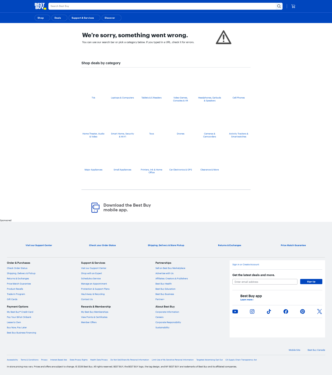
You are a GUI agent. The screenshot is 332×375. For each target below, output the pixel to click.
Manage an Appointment (94, 283)
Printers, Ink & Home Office (151, 171)
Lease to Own (14, 322)
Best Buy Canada (316, 350)
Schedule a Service (91, 278)
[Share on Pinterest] (302, 311)
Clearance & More (209, 169)
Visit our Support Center (93, 268)
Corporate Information (167, 311)
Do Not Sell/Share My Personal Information (129, 360)
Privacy (44, 360)
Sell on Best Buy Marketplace (170, 268)
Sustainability (162, 327)
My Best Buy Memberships (94, 311)
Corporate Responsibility (168, 322)
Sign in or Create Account (245, 264)
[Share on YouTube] (235, 311)
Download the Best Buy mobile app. (127, 207)
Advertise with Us (164, 273)
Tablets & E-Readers (151, 97)
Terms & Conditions (29, 360)
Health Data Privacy (99, 360)
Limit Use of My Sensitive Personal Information (173, 360)
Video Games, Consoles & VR (180, 99)
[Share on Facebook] (286, 311)
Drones (180, 133)
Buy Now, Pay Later (17, 327)
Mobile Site (294, 350)
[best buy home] (40, 6)
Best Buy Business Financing (21, 332)
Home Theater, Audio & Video (93, 135)
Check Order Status (17, 268)
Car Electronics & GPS (180, 169)
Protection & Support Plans (95, 288)
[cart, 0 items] (293, 6)
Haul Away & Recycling (93, 294)
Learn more (247, 299)
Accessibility (12, 360)
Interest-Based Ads (58, 360)
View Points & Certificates (94, 317)
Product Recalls (15, 288)
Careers (159, 317)
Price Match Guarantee (19, 283)
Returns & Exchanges (18, 278)
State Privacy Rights (78, 360)
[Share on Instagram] (252, 311)
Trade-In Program (16, 294)
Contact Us (87, 299)
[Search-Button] (279, 6)
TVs (93, 97)
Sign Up (311, 281)
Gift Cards (12, 299)
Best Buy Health (163, 283)
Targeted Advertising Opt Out (209, 360)
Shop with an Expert (91, 273)
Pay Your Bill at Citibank (19, 317)
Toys (151, 133)
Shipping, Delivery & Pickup (21, 273)
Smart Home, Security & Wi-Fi (122, 135)
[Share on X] (319, 311)
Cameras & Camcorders (209, 135)
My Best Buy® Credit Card (20, 311)
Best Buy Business (164, 294)
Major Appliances (93, 169)
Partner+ (159, 299)
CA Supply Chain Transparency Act (241, 360)
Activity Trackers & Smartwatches (238, 135)
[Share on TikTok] (269, 311)
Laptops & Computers (122, 97)
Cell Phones (239, 97)
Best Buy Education (165, 288)
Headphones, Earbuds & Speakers (209, 99)
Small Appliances (122, 169)
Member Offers (88, 322)
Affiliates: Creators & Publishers (171, 278)
